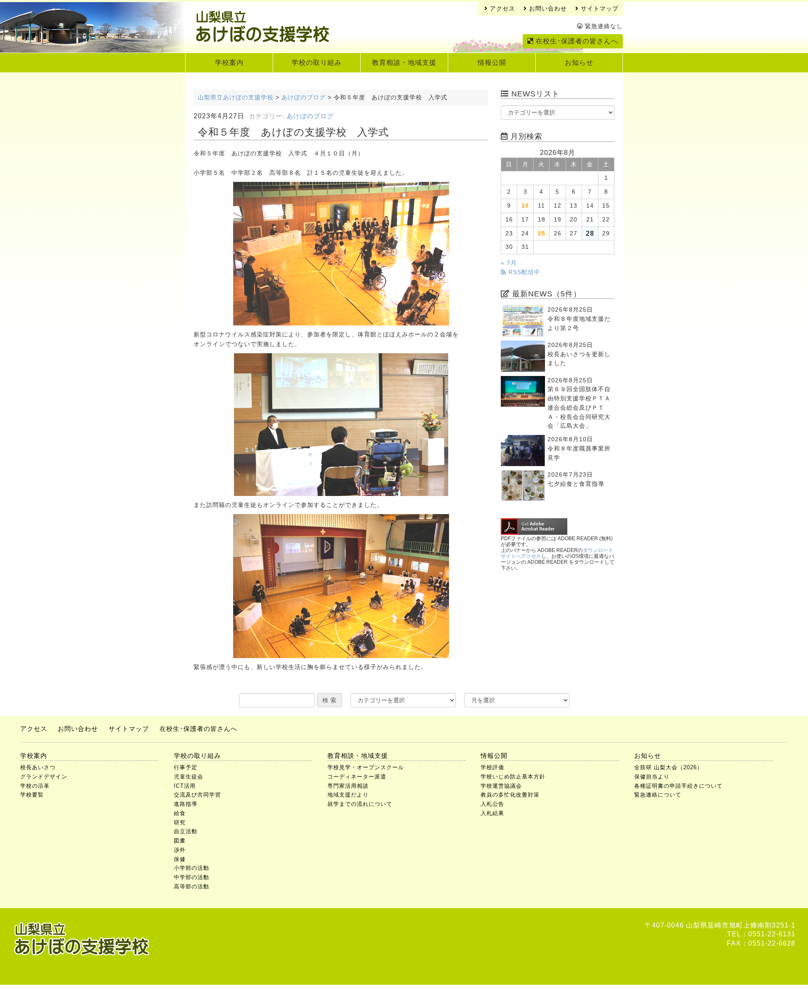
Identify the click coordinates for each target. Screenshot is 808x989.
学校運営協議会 (501, 786)
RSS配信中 (523, 272)
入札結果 (492, 813)
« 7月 (509, 263)
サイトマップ (599, 8)
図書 (180, 840)
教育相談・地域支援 (404, 62)
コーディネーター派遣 (356, 776)
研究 (180, 822)
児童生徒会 (188, 776)
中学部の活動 (191, 877)
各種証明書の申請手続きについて (678, 786)
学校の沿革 (35, 786)
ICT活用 (185, 786)
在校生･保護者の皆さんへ (576, 41)
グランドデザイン (43, 776)
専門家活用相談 (348, 786)
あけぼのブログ (310, 116)
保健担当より (652, 776)
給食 (180, 813)
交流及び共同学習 (197, 795)
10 (525, 206)
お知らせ (579, 62)
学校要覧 (32, 795)
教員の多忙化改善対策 (510, 795)
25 (541, 233)
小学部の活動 (191, 868)
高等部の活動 (191, 886)
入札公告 (492, 804)
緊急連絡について (657, 795)
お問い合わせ (547, 8)
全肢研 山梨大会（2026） (668, 767)
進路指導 (185, 804)
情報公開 (492, 62)
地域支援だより (348, 795)
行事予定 (185, 767)
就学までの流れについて (359, 804)
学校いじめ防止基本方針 (513, 776)
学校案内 (229, 62)
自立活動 (185, 831)
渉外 (180, 850)
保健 (180, 859)
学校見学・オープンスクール (365, 767)
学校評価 (492, 767)
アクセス (501, 8)
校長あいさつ (38, 767)
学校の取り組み (317, 62)
